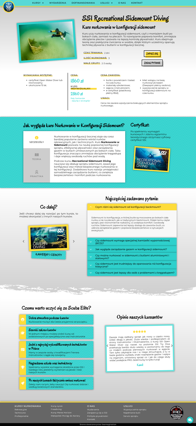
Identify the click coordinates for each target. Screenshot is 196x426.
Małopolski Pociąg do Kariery (65, 416)
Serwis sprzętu (130, 416)
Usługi (104, 3)
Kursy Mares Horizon (61, 412)
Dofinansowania (83, 3)
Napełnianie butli (131, 413)
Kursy (36, 3)
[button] (45, 266)
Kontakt (137, 3)
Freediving (56, 409)
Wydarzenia (57, 3)
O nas (122, 3)
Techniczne (20, 413)
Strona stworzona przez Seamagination (98, 424)
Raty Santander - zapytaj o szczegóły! (80, 99)
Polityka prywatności (97, 416)
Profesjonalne (21, 416)
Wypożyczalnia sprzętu (134, 409)
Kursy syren (57, 406)
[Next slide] (73, 241)
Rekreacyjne (21, 409)
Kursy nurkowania (28, 406)
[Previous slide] (23, 241)
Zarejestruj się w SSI (97, 413)
